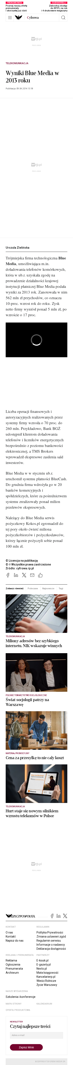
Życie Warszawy (46, 984)
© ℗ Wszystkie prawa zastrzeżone (28, 564)
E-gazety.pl (43, 964)
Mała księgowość (47, 972)
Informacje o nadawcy (50, 944)
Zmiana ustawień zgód (51, 936)
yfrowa (33, 18)
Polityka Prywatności (49, 932)
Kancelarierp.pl (45, 976)
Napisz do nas (15, 940)
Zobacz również (14, 588)
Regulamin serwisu (48, 940)
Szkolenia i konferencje (20, 996)
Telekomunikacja (17, 63)
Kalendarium (44, 1003)
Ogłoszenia (13, 964)
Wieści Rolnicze (46, 980)
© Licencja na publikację (22, 560)
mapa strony (13, 1003)
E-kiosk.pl (42, 960)
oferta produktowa (18, 1010)
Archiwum (12, 972)
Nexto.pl (41, 968)
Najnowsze (48, 588)
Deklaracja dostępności (51, 948)
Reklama (11, 960)
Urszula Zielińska (17, 247)
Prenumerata (14, 968)
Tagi (61, 588)
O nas (9, 932)
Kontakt (11, 936)
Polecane (33, 588)
